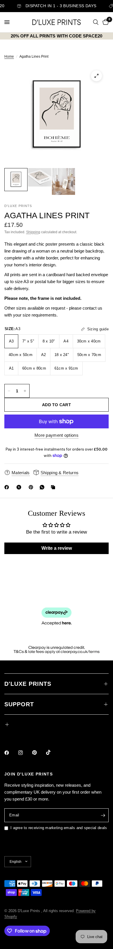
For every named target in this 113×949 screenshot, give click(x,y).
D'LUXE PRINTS (27, 684)
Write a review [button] (56, 548)
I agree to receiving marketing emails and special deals (58, 828)
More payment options (56, 435)
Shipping (33, 232)
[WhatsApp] (43, 487)
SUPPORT (19, 704)
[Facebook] (7, 487)
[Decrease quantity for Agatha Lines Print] (9, 391)
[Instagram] (24, 752)
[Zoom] (96, 75)
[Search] (96, 22)
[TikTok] (52, 752)
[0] (105, 22)
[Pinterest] (32, 487)
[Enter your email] (103, 815)
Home (9, 56)
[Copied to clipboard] (54, 487)
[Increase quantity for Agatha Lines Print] (25, 391)
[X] (20, 487)
